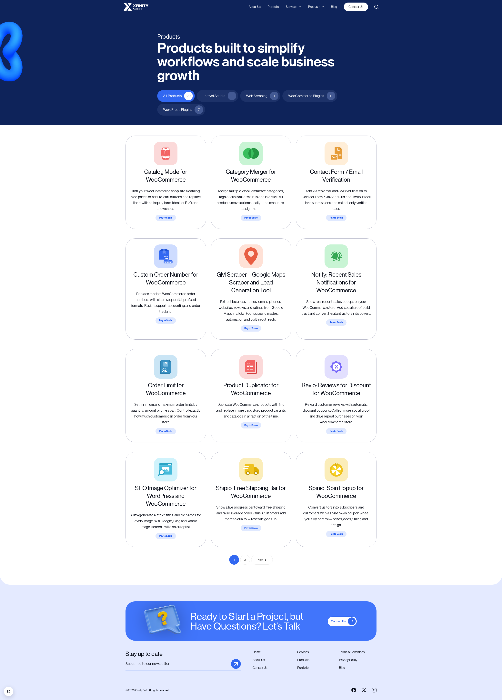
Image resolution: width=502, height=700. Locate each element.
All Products (177, 96)
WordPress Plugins (181, 110)
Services (291, 7)
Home (257, 652)
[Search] (376, 7)
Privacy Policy (348, 660)
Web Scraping (260, 96)
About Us (255, 7)
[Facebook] (353, 690)
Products (314, 7)
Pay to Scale (165, 217)
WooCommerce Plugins (310, 96)
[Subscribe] (236, 664)
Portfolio (273, 7)
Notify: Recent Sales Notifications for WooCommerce (336, 282)
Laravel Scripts (218, 96)
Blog (334, 7)
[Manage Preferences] (8, 691)
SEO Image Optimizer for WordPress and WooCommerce (165, 496)
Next (260, 559)
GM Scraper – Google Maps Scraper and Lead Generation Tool (251, 282)
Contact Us (355, 7)
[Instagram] (374, 690)
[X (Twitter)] (364, 690)
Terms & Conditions (352, 652)
